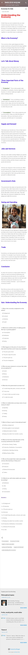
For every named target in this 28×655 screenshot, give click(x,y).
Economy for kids (14, 541)
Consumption (5, 541)
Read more (23, 608)
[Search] (26, 3)
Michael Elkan (17, 652)
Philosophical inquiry (7, 595)
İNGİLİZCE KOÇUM (12, 2)
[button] (26, 9)
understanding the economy (9, 550)
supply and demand (18, 547)
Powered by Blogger (15, 649)
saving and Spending (7, 547)
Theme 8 (4, 630)
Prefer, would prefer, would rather (11, 612)
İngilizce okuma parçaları (8, 544)
